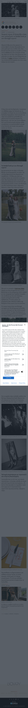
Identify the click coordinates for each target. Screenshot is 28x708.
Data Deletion (6, 383)
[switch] (22, 354)
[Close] (25, 325)
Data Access (14, 383)
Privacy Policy (22, 383)
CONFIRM (8, 377)
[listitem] (14, 351)
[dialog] (14, 354)
